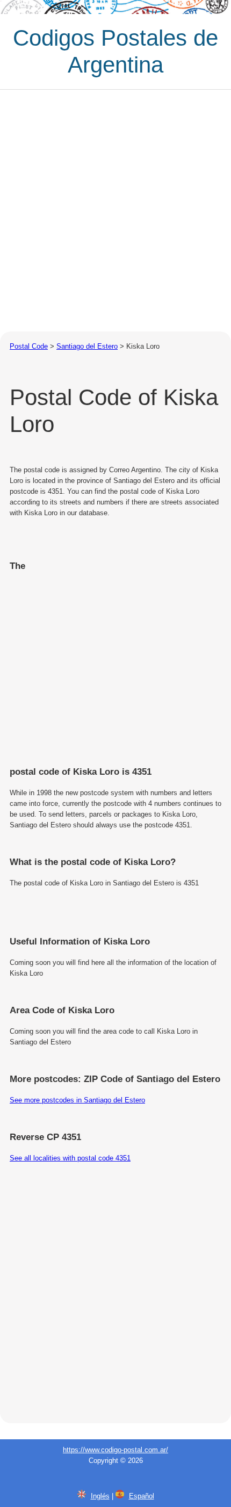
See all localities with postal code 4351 (70, 1158)
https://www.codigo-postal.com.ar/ (115, 1450)
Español (141, 1496)
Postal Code (29, 346)
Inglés (100, 1496)
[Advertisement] (115, 210)
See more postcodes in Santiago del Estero (77, 1100)
